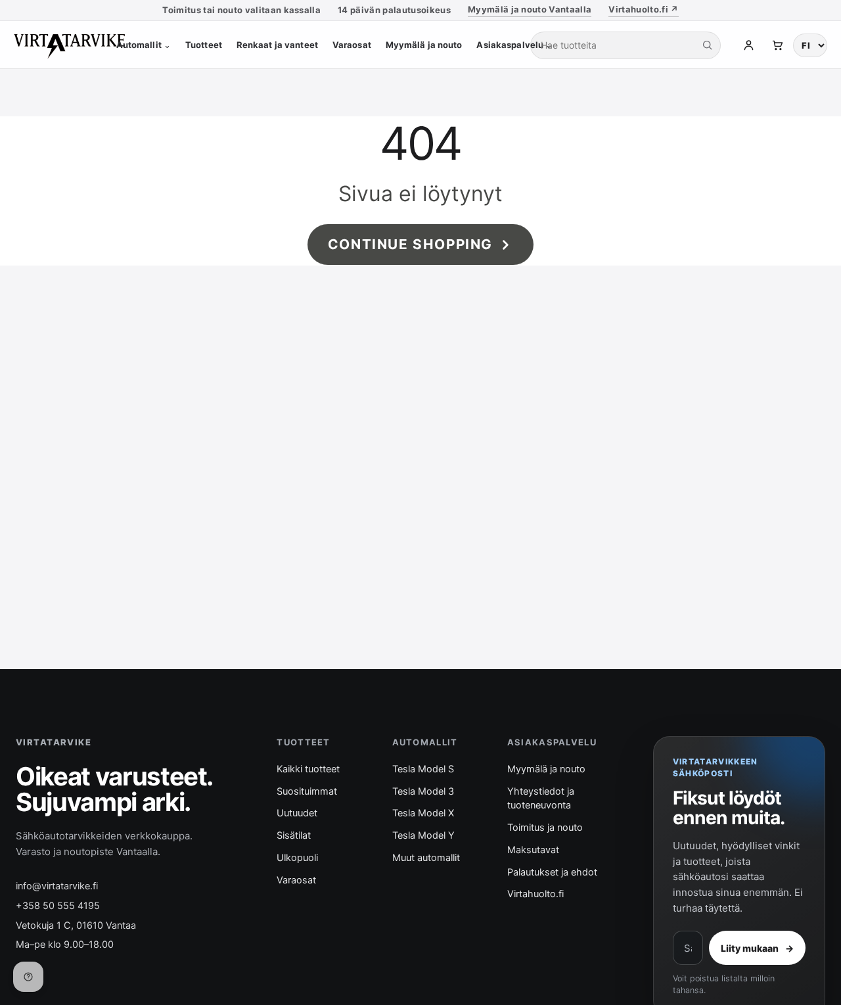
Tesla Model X (423, 813)
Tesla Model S (423, 769)
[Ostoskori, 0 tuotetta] (777, 45)
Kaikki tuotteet (308, 769)
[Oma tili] (748, 45)
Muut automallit (426, 858)
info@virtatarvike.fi (57, 886)
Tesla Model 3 (423, 791)
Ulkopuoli (297, 858)
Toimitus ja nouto (545, 827)
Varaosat (351, 44)
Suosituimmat (307, 791)
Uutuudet (297, 813)
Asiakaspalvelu (514, 44)
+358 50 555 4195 (58, 906)
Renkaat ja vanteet (277, 44)
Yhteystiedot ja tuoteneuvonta (540, 798)
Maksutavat (533, 850)
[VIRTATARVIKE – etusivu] (76, 45)
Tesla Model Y (423, 835)
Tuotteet (203, 44)
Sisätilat (294, 835)
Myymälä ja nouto (424, 44)
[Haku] (707, 45)
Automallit (143, 44)
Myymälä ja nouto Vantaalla (529, 9)
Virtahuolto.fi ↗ (643, 9)
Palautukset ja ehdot (552, 872)
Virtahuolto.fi (535, 894)
